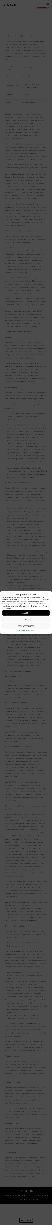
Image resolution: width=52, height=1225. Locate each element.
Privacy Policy (31, 630)
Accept (26, 613)
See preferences (26, 626)
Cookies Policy (20, 630)
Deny (26, 619)
